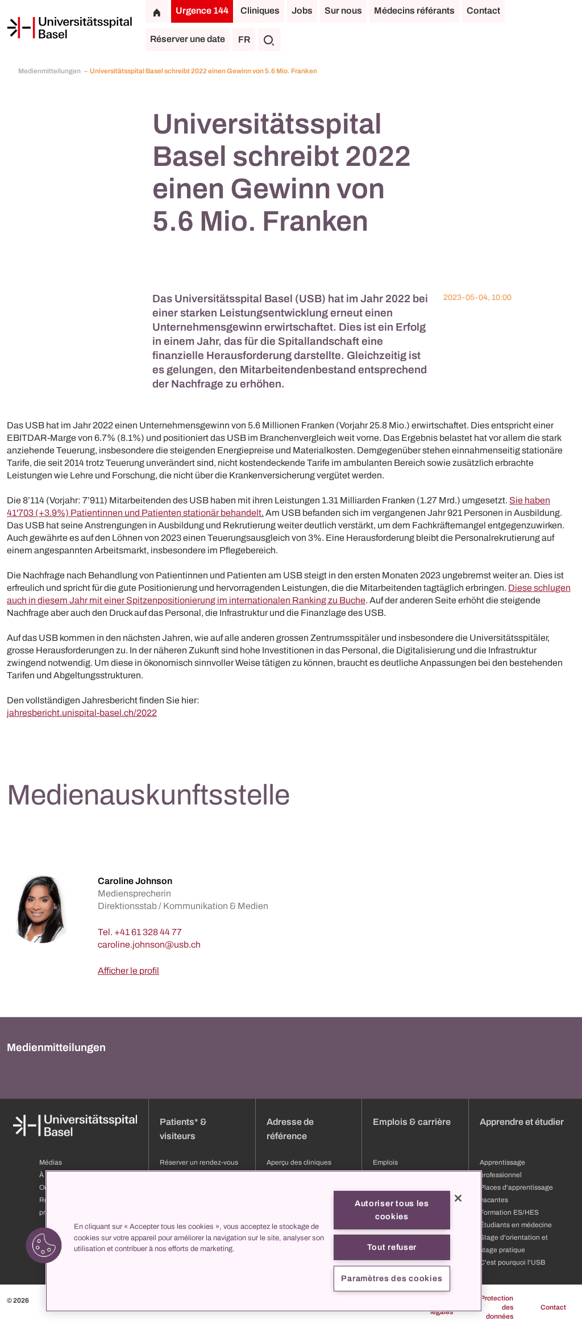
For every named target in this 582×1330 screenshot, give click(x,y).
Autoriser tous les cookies (392, 1210)
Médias (50, 1162)
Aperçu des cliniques (299, 1162)
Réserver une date (187, 39)
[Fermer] (458, 1198)
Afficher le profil (128, 970)
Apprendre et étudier (522, 1122)
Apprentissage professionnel (502, 1168)
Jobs (302, 10)
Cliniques (260, 10)
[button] (44, 1245)
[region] (263, 1241)
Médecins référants (414, 10)
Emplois (385, 1162)
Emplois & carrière (412, 1122)
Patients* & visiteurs (183, 1129)
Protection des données (496, 1307)
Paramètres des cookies (391, 1278)
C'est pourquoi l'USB (512, 1262)
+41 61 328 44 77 (148, 932)
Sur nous (343, 10)
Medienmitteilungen (50, 71)
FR (244, 39)
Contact (483, 10)
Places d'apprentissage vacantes (516, 1193)
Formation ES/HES (509, 1212)
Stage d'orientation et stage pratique (514, 1243)
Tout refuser (392, 1247)
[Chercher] (269, 39)
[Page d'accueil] (69, 28)
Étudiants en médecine (516, 1225)
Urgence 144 (202, 10)
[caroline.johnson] (149, 944)
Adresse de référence (290, 1129)
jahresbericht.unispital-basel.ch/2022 (82, 713)
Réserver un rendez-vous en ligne (199, 1168)
